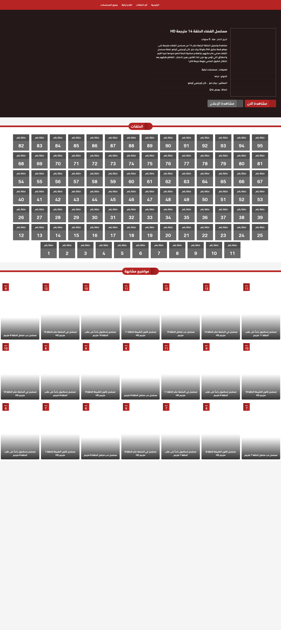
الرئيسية (155, 5)
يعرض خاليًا (214, 89)
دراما (216, 76)
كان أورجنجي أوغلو (197, 83)
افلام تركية (127, 5)
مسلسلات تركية (209, 69)
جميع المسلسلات (109, 5)
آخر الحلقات (141, 5)
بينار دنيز (213, 83)
